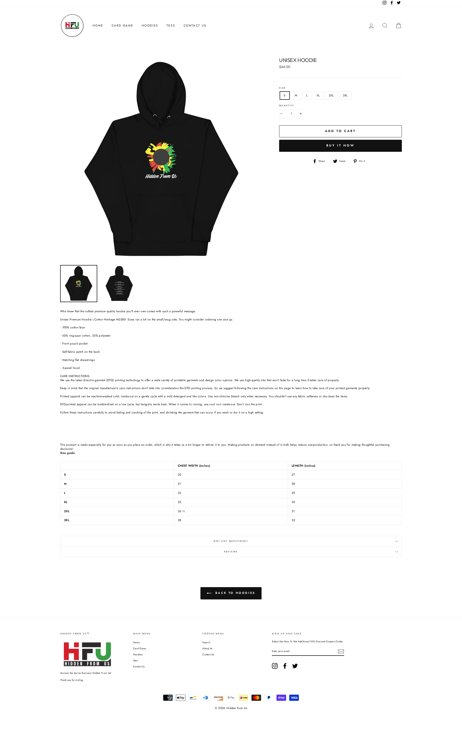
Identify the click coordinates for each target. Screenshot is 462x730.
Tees (171, 25)
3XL (345, 95)
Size (282, 87)
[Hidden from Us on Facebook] (285, 666)
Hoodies (150, 25)
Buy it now (340, 145)
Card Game (123, 25)
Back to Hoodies (234, 593)
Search (206, 642)
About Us (207, 648)
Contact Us (195, 25)
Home (98, 25)
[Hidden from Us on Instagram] (275, 666)
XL (318, 95)
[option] (161, 159)
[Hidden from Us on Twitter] (295, 666)
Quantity (286, 105)
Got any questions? (231, 541)
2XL (331, 95)
